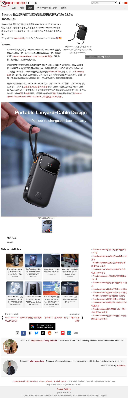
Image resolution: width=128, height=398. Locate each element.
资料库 (64, 7)
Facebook (121, 365)
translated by (20, 38)
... (125, 7)
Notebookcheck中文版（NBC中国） (25, 381)
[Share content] (17, 333)
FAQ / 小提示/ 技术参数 (46, 7)
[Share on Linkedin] (69, 333)
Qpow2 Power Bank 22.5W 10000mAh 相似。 (33, 56)
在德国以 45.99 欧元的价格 (36, 86)
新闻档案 (49, 381)
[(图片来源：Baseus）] (46, 159)
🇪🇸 (60, 38)
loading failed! (91, 56)
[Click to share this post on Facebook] (23, 333)
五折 (54, 93)
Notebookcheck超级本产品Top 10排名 (110, 289)
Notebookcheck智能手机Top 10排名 (109, 299)
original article (37, 340)
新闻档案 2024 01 (60, 381)
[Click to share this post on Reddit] (49, 333)
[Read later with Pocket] (56, 333)
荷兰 (21, 93)
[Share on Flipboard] (62, 333)
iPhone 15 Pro (54, 71)
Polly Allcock (50, 340)
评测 (22, 7)
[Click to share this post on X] (43, 333)
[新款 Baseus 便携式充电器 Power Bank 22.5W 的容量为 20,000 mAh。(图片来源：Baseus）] (78, 34)
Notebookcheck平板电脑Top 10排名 (109, 295)
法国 (28, 93)
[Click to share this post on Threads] (30, 333)
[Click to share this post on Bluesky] (36, 333)
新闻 (30, 7)
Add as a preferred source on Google (45, 326)
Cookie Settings (64, 389)
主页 (14, 7)
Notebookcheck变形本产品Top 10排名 (110, 292)
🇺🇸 (57, 38)
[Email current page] (75, 333)
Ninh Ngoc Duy (37, 361)
